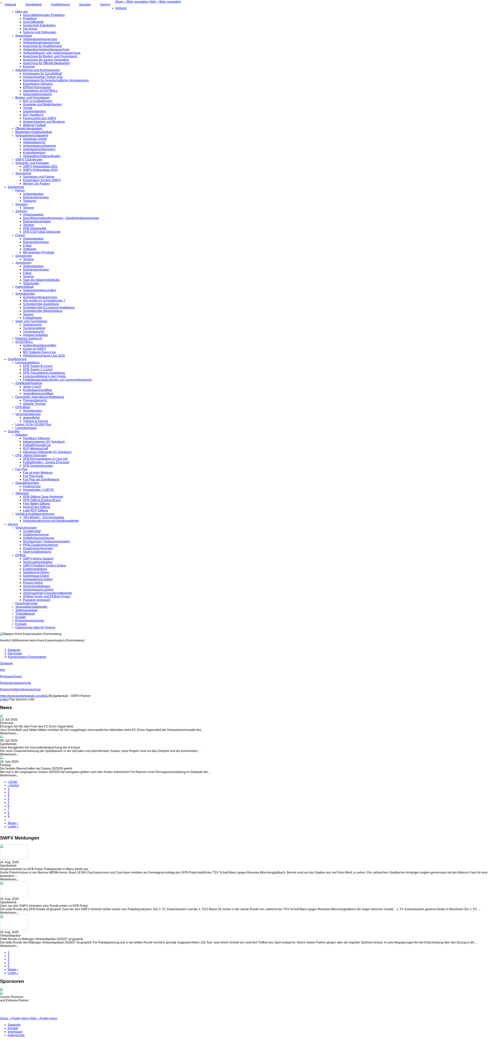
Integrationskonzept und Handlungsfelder (51, 520)
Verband (121, 8)
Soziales (85, 4)
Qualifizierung (60, 4)
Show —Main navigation (131, 1)
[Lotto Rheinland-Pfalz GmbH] (245, 991)
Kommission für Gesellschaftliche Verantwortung (56, 80)
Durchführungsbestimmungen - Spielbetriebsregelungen (61, 218)
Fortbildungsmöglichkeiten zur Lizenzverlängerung (57, 379)
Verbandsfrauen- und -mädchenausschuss (51, 52)
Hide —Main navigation (165, 1)
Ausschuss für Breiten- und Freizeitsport (50, 56)
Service (105, 4)
